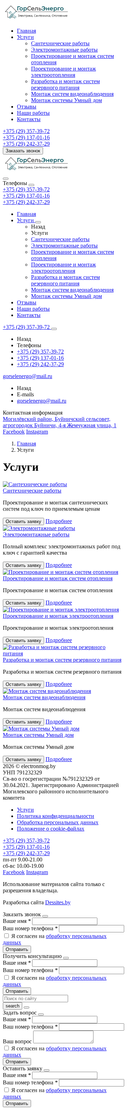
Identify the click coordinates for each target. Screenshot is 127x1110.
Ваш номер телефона (30, 928)
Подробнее (59, 521)
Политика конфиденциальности (55, 816)
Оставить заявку (23, 521)
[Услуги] (38, 222)
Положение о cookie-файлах (50, 829)
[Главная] (37, 170)
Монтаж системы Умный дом (66, 100)
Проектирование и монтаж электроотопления (63, 72)
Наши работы (33, 113)
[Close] (31, 185)
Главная (26, 31)
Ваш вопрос (18, 1041)
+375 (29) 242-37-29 (26, 202)
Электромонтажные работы (64, 50)
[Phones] (5, 179)
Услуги (25, 37)
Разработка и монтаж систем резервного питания (65, 84)
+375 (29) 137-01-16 (26, 196)
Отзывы (26, 107)
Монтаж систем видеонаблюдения (72, 94)
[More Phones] (54, 329)
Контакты (29, 119)
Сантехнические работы (60, 43)
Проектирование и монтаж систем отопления (58, 578)
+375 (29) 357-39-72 (26, 189)
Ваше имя (17, 921)
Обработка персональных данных (57, 822)
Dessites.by (58, 902)
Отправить (17, 949)
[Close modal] (45, 916)
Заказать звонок (23, 150)
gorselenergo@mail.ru (41, 401)
